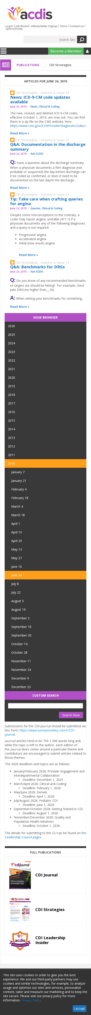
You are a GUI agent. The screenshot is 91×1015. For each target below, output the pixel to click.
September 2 (20, 618)
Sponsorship (14, 28)
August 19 (18, 609)
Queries (35, 208)
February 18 (19, 498)
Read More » (19, 133)
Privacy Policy (31, 1000)
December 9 (20, 678)
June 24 (16, 575)
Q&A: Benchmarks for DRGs (37, 266)
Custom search (45, 695)
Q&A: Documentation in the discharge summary (47, 147)
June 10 (16, 566)
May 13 (16, 549)
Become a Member (66, 51)
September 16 (21, 627)
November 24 (21, 670)
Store (63, 26)
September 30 (21, 635)
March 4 (17, 506)
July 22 (16, 592)
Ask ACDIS (36, 154)
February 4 (19, 489)
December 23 (21, 687)
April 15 (16, 532)
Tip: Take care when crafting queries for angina (46, 201)
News (34, 106)
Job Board (22, 26)
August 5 (17, 601)
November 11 (21, 661)
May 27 (16, 558)
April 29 (16, 541)
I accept (79, 1008)
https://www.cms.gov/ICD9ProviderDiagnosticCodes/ (48, 126)
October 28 (19, 652)
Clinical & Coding (49, 106)
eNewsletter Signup (44, 26)
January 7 (18, 472)
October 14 (19, 644)
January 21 (18, 481)
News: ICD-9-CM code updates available (40, 100)
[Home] (29, 14)
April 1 (15, 523)
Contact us (77, 26)
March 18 (18, 515)
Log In (9, 26)
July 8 (15, 584)
